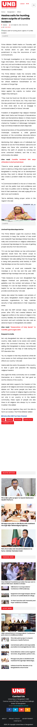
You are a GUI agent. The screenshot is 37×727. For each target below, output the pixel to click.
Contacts (17, 721)
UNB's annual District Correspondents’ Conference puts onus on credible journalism (18, 634)
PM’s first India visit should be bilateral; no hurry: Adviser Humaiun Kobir (16, 550)
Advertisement (27, 719)
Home (3, 12)
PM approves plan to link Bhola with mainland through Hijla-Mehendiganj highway (18, 524)
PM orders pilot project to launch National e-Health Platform (17, 499)
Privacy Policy (14, 719)
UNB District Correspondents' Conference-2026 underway (20, 588)
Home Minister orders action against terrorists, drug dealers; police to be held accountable (23, 653)
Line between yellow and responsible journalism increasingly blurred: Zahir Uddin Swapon (23, 646)
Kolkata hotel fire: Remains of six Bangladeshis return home (21, 666)
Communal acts (7, 422)
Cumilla (9, 419)
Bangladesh (11, 12)
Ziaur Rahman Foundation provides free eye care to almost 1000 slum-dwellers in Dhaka (18, 583)
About (4, 719)
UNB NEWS (8, 27)
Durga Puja (28, 419)
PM (3, 419)
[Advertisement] (18, 448)
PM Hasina (18, 419)
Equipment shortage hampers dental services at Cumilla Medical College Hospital (23, 595)
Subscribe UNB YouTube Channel (15, 416)
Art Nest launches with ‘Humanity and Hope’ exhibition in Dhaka (23, 601)
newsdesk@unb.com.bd (18, 706)
